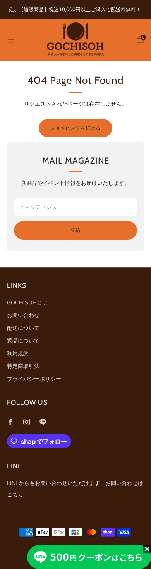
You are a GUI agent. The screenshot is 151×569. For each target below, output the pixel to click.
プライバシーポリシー (34, 378)
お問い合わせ (23, 315)
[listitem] (75, 9)
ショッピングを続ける (75, 128)
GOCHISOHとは (27, 302)
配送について (23, 327)
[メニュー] (11, 40)
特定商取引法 (23, 366)
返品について (23, 340)
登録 (75, 230)
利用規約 (18, 353)
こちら (15, 494)
